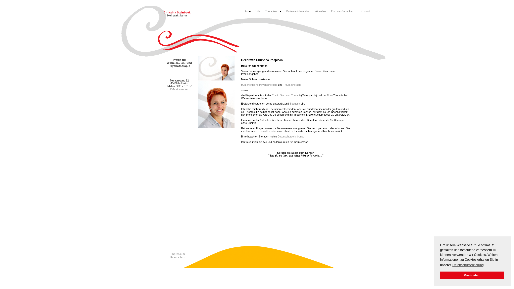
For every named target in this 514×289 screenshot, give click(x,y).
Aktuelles (320, 11)
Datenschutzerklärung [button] (468, 265)
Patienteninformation (298, 11)
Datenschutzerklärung (290, 136)
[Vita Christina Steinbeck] (216, 79)
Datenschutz (178, 257)
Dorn (329, 95)
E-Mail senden (179, 89)
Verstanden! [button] (472, 275)
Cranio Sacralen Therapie (286, 95)
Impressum (178, 253)
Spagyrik (295, 103)
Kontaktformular (267, 131)
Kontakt (365, 11)
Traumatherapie (292, 84)
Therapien (271, 11)
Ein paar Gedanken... (343, 11)
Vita (258, 11)
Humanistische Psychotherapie (259, 84)
